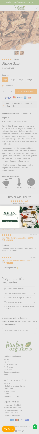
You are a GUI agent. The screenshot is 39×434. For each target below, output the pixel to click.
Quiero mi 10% (9, 221)
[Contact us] (35, 426)
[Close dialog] (38, 207)
